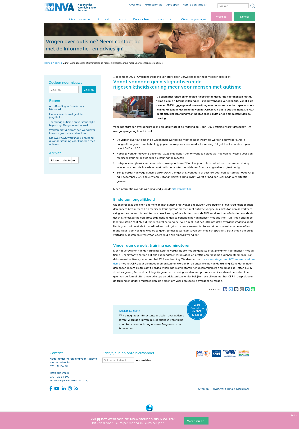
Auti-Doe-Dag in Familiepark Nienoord (66, 107)
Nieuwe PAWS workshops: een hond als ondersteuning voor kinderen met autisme (72, 141)
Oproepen (172, 4)
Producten (141, 19)
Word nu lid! (196, 420)
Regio (121, 19)
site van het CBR (182, 189)
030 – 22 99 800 (59, 376)
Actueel (103, 19)
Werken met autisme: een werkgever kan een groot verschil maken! (72, 131)
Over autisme (79, 19)
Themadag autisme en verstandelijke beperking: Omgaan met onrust (72, 123)
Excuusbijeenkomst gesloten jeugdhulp (66, 115)
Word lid (221, 16)
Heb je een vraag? (195, 4)
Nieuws (56, 62)
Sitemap (203, 389)
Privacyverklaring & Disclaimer (230, 389)
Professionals (153, 4)
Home (47, 62)
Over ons (135, 4)
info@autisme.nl (60, 372)
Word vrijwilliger (193, 19)
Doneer (244, 16)
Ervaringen (165, 19)
